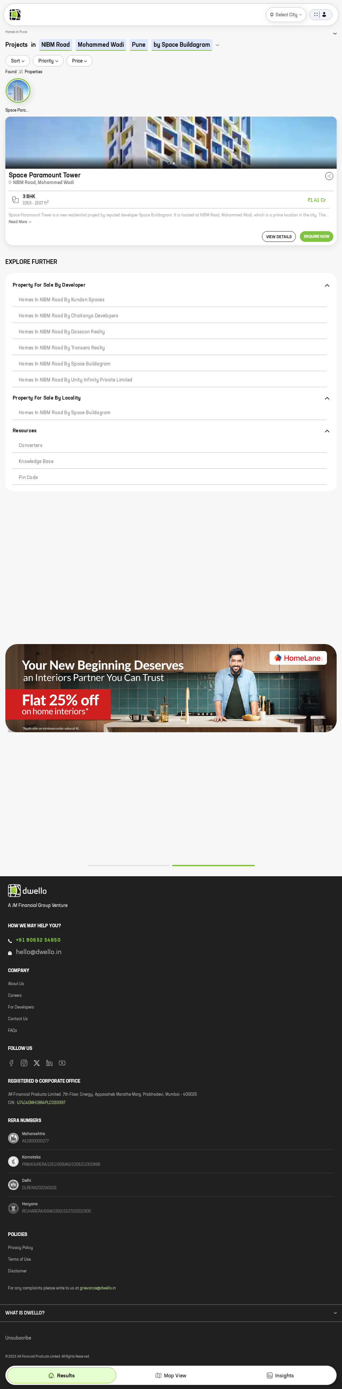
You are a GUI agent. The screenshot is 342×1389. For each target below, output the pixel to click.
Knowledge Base (36, 461)
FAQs (12, 1031)
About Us (16, 984)
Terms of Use (19, 1260)
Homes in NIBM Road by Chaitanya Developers (69, 316)
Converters (30, 445)
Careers (15, 996)
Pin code (28, 477)
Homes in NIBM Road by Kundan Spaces (62, 300)
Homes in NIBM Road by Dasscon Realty (62, 332)
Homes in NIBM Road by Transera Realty (62, 348)
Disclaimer (17, 1271)
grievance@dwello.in (98, 1288)
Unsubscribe (18, 1338)
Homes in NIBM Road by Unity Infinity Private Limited (76, 380)
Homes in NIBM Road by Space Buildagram (65, 364)
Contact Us (18, 1019)
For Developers (21, 1008)
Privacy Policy (20, 1248)
